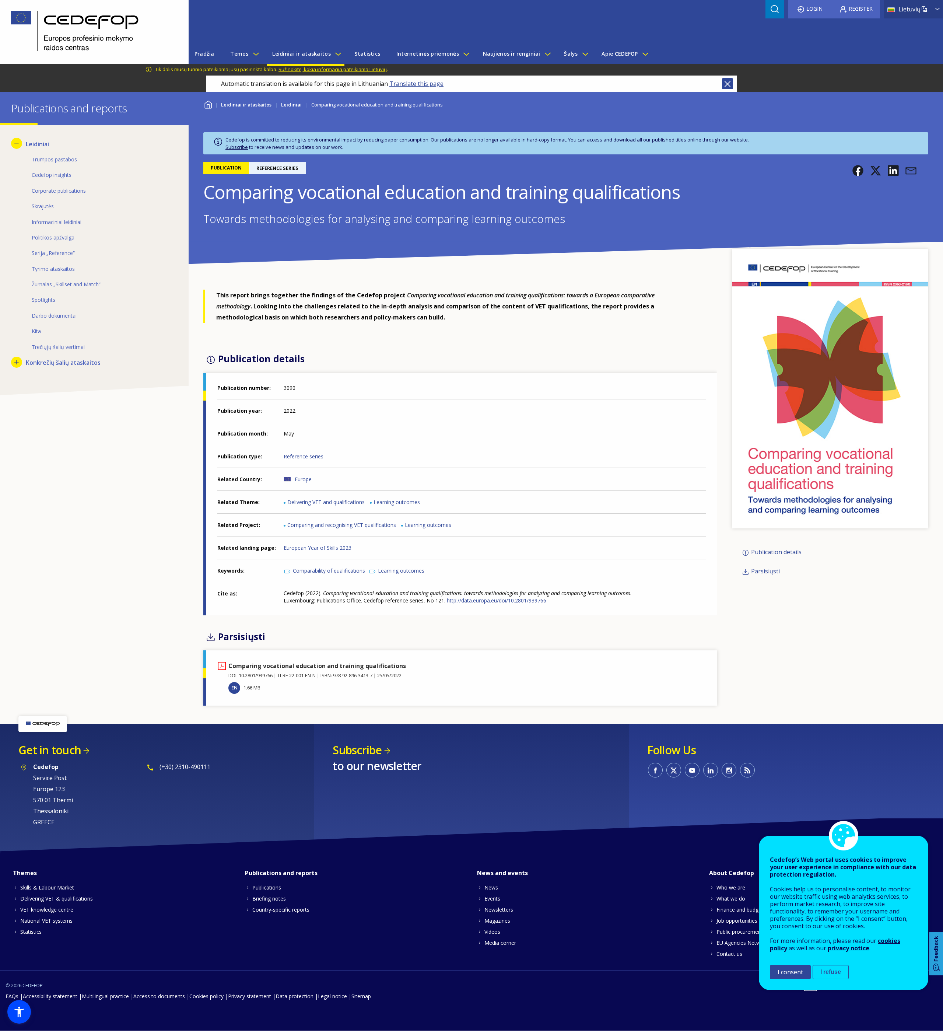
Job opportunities (736, 920)
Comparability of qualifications (329, 570)
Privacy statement (249, 996)
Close (727, 83)
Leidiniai (291, 104)
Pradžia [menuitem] (204, 53)
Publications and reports (281, 873)
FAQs (12, 996)
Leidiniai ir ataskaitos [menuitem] (301, 53)
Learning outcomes (397, 502)
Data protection (294, 996)
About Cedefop (731, 873)
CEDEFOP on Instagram (729, 770)
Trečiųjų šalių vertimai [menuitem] (58, 346)
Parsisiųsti (765, 571)
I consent (790, 972)
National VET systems (46, 920)
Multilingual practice (105, 996)
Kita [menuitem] (36, 331)
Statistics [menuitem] (367, 53)
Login (814, 8)
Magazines (497, 920)
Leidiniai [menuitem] (37, 144)
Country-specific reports (280, 909)
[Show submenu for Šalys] (585, 54)
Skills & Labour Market (47, 887)
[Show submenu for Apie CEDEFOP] (645, 54)
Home (208, 103)
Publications (266, 887)
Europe (303, 479)
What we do (730, 898)
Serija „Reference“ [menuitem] (53, 252)
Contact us (729, 953)
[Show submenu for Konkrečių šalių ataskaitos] (16, 362)
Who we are (730, 887)
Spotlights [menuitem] (43, 299)
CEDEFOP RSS (747, 770)
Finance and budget (739, 909)
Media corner (500, 942)
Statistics (31, 931)
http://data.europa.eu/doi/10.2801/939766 (496, 600)
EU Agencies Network (742, 942)
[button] (858, 170)
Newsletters (498, 909)
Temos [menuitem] (239, 53)
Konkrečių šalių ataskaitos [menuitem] (63, 363)
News (491, 887)
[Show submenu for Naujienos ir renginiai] (547, 54)
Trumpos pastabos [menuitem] (54, 159)
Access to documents (159, 996)
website (739, 139)
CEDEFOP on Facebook (655, 770)
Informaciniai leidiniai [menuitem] (56, 222)
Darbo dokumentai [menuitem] (54, 315)
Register (861, 8)
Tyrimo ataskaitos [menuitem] (53, 268)
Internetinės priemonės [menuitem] (427, 53)
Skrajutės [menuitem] (43, 206)
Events (492, 898)
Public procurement (739, 931)
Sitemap (361, 996)
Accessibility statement (50, 996)
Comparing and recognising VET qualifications (341, 524)
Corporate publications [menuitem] (59, 190)
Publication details (776, 552)
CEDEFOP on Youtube (692, 770)
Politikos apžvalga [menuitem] (53, 237)
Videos (492, 931)
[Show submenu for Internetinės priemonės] (466, 54)
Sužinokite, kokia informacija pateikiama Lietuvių (332, 69)
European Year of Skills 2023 (317, 547)
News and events (502, 873)
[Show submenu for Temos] (255, 54)
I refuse (830, 972)
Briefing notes (269, 898)
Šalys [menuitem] (571, 53)
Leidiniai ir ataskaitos (246, 104)
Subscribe (236, 147)
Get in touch (49, 750)
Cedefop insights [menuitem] (51, 174)
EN (234, 687)
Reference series (303, 456)
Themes (25, 873)
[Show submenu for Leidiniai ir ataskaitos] (337, 54)
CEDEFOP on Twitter (673, 770)
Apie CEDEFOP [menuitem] (620, 53)
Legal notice (332, 996)
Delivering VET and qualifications (326, 502)
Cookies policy (206, 996)
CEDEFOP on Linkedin (710, 770)
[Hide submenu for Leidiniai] (16, 143)
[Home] (89, 32)
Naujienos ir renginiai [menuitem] (511, 53)
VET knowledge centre (46, 909)
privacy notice (848, 948)
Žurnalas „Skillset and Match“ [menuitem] (66, 284)
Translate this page (416, 84)
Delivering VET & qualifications (56, 898)
